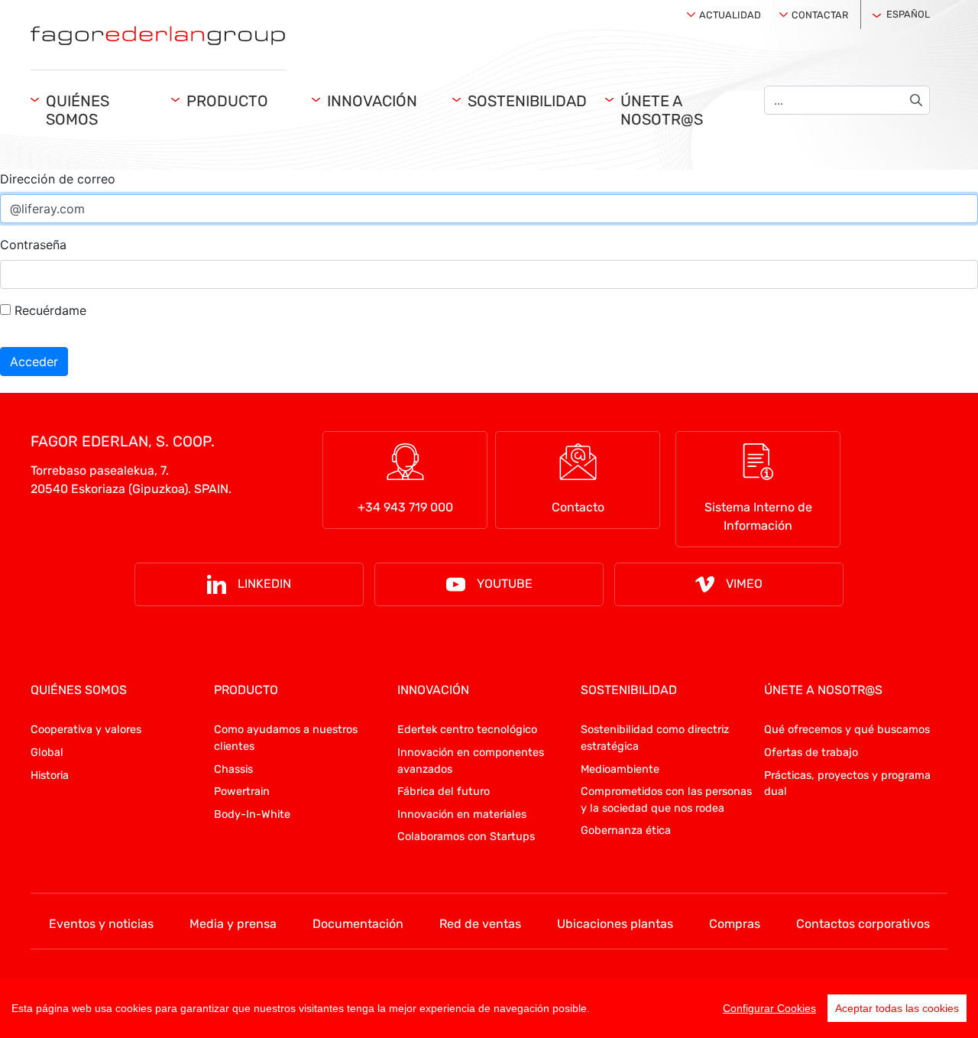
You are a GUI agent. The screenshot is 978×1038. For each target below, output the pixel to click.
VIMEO (744, 583)
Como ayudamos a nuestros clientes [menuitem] (286, 738)
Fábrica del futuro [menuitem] (443, 791)
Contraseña (33, 244)
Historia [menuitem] (50, 775)
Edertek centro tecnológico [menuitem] (467, 729)
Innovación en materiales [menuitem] (461, 814)
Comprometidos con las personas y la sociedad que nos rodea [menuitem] (666, 800)
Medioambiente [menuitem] (620, 769)
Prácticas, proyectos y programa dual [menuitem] (847, 784)
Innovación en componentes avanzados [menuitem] (470, 761)
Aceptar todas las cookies (897, 1008)
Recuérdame (48, 310)
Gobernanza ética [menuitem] (626, 830)
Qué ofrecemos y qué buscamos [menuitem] (847, 729)
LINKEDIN (264, 583)
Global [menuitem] (47, 752)
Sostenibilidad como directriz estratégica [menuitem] (655, 738)
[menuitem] (727, 11)
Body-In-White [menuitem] (252, 814)
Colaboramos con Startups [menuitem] (466, 836)
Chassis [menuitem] (233, 769)
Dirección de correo (57, 179)
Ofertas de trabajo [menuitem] (811, 752)
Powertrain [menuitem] (242, 791)
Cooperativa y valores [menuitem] (86, 729)
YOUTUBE (505, 583)
